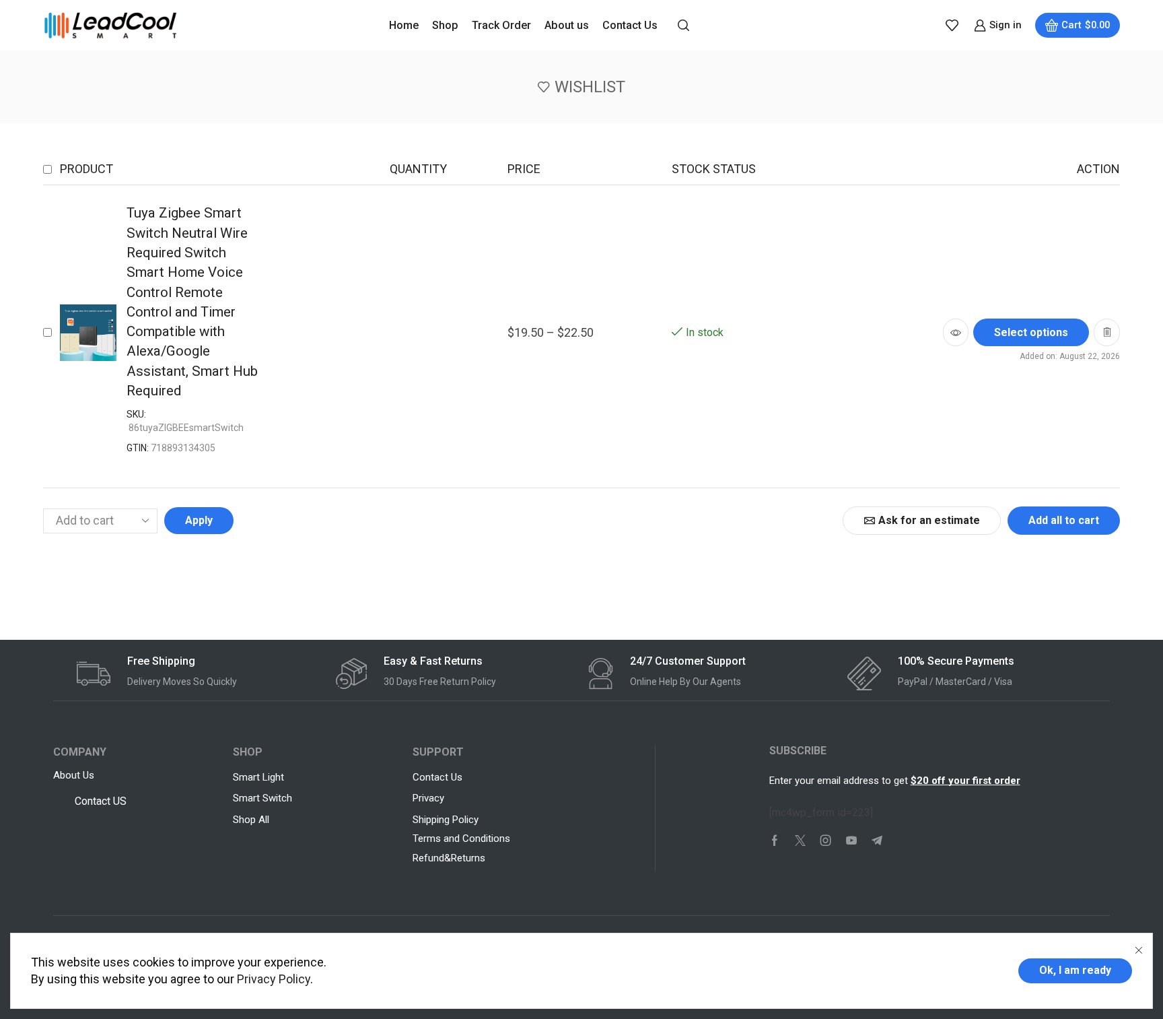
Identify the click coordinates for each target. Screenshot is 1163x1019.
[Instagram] (825, 840)
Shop (445, 25)
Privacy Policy (273, 979)
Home (404, 25)
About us (566, 25)
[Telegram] (877, 840)
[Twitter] (800, 840)
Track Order (501, 25)
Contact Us (630, 25)
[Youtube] (851, 840)
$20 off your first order (965, 781)
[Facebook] (774, 840)
